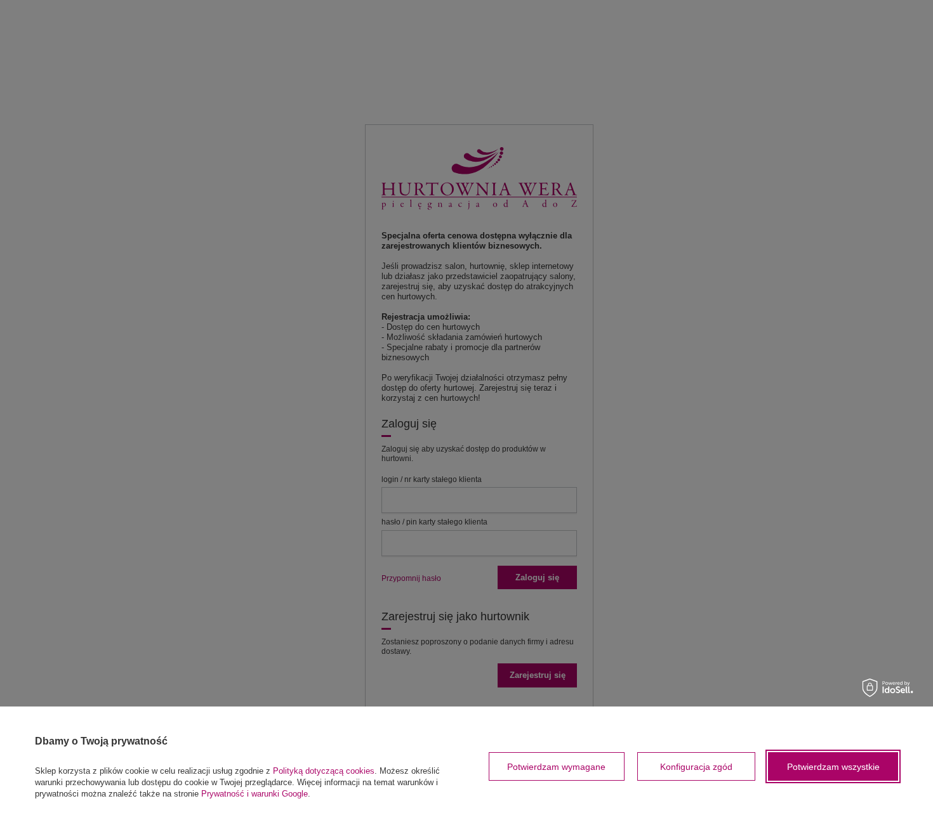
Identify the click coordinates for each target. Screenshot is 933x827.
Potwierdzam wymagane (556, 767)
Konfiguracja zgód (696, 767)
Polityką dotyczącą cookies (323, 771)
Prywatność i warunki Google (254, 793)
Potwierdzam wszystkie (833, 767)
